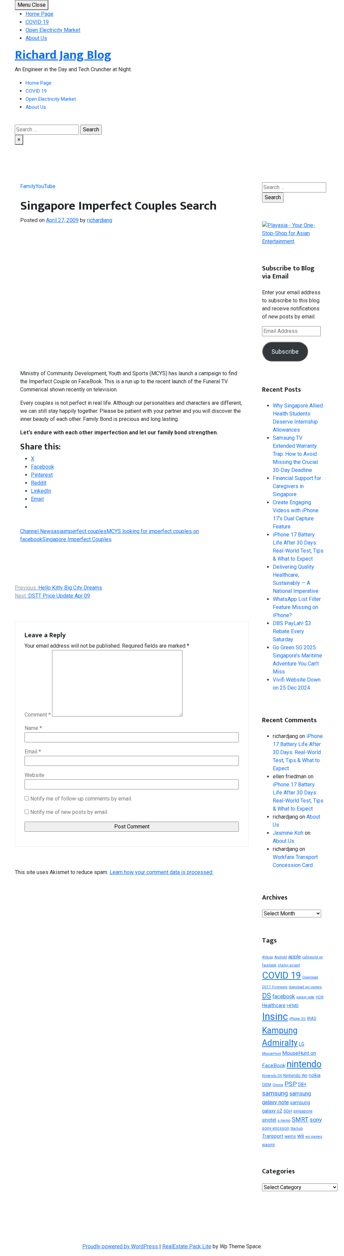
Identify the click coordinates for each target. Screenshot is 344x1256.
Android (280, 957)
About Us (36, 38)
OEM (266, 1084)
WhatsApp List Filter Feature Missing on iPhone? (297, 607)
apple (294, 957)
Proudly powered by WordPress (120, 1246)
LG (301, 1044)
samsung (275, 1093)
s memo (283, 1120)
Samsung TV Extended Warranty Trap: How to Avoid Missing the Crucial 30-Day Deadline (295, 454)
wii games (313, 1136)
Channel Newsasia (41, 531)
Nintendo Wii (295, 1075)
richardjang (99, 220)
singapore (302, 1111)
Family (28, 186)
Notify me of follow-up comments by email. (81, 798)
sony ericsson (275, 1128)
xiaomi (268, 1144)
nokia (314, 1075)
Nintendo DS (272, 1076)
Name (33, 728)
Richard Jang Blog (63, 55)
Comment (38, 714)
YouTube (45, 186)
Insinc (275, 1016)
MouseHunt (271, 1053)
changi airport (289, 965)
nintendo (304, 1064)
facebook (283, 996)
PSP (291, 1084)
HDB (320, 997)
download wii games (305, 987)
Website (34, 775)
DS (266, 996)
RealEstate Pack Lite (186, 1246)
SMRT (300, 1119)
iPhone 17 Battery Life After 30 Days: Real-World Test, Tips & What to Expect (298, 752)
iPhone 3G (297, 1018)
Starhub (297, 1128)
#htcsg (267, 957)
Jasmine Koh (288, 833)
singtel (269, 1120)
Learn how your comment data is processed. (161, 872)
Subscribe (285, 351)
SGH (288, 1111)
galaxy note (305, 997)
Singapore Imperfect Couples (77, 539)
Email (33, 751)
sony (316, 1119)
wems (290, 1136)
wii (300, 1136)
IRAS (311, 1018)
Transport (272, 1136)
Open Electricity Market (53, 30)
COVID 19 (37, 22)
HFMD (293, 1005)
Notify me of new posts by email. (69, 812)
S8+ (302, 1084)
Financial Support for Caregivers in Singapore (297, 486)
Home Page (39, 14)
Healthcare (274, 1005)
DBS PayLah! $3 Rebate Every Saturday (292, 631)
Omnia (277, 1085)
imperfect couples (84, 531)
